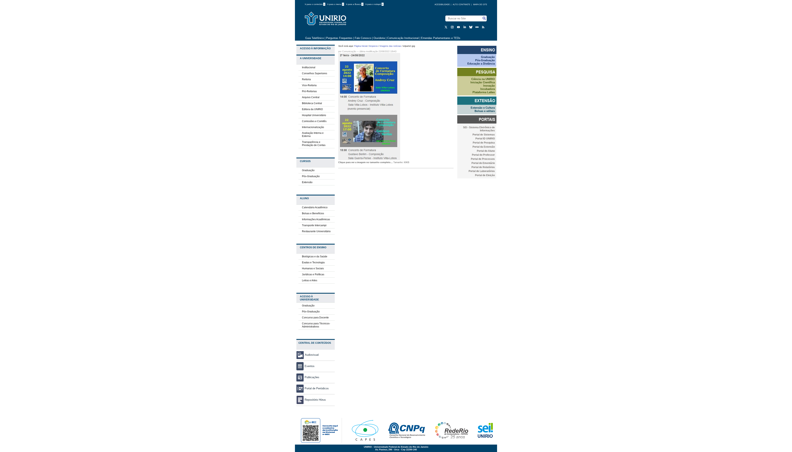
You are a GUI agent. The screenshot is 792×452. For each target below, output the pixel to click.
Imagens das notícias (390, 46)
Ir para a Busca (354, 4)
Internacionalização (313, 127)
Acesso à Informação (315, 48)
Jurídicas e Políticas (313, 274)
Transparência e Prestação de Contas (313, 144)
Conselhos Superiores (314, 73)
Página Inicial (360, 46)
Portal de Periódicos (317, 388)
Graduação (308, 170)
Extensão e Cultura (483, 107)
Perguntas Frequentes (339, 38)
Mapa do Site (480, 4)
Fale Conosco (363, 38)
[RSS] (484, 26)
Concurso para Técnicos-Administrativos (316, 325)
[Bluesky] (471, 26)
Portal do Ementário (483, 163)
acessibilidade (442, 4)
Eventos (310, 366)
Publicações (312, 377)
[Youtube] (459, 26)
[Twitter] (446, 26)
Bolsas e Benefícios (313, 213)
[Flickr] (477, 26)
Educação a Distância (481, 63)
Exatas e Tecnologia (313, 262)
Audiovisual (312, 354)
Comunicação (349, 51)
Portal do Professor (483, 154)
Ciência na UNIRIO (483, 79)
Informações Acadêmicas (316, 219)
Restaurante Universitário (316, 231)
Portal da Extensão (484, 146)
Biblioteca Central (312, 103)
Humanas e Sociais (313, 268)
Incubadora (487, 89)
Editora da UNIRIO (312, 109)
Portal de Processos (483, 159)
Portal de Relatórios (483, 167)
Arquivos (373, 46)
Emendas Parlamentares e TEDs (440, 38)
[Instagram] (453, 26)
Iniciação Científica (482, 82)
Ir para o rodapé (374, 4)
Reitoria (306, 79)
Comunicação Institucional (403, 38)
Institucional (308, 67)
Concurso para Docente (315, 317)
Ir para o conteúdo (315, 4)
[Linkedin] (465, 26)
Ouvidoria (380, 38)
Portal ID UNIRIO (485, 138)
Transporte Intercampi (314, 225)
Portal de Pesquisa (484, 142)
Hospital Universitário (314, 115)
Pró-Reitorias (309, 91)
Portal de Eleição (485, 175)
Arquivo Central (310, 97)
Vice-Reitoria (309, 85)
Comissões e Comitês (314, 121)
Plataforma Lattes (484, 92)
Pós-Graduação (311, 176)
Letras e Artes (309, 280)
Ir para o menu (335, 4)
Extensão (307, 182)
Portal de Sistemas (484, 134)
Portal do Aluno (486, 150)
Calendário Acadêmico (315, 207)
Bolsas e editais (485, 111)
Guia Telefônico (314, 38)
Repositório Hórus (315, 399)
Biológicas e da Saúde (314, 256)
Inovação (489, 85)
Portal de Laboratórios (482, 171)
